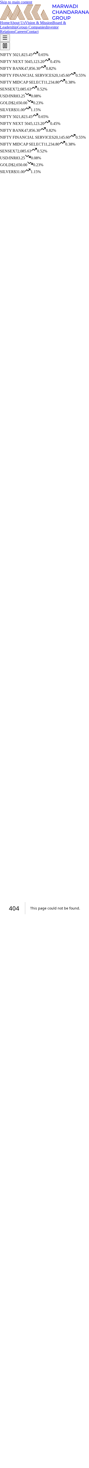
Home (5, 23)
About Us (17, 23)
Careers (20, 31)
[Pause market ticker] (5, 46)
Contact (32, 31)
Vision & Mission (38, 23)
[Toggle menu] (5, 38)
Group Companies (31, 27)
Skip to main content (16, 2)
